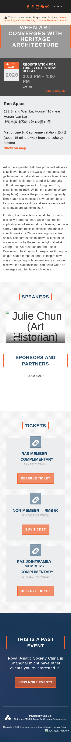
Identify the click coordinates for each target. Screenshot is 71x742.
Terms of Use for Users (40, 727)
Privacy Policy (59, 727)
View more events (35, 682)
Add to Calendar (55, 91)
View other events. (35, 19)
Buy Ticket (35, 529)
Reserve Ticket (35, 478)
